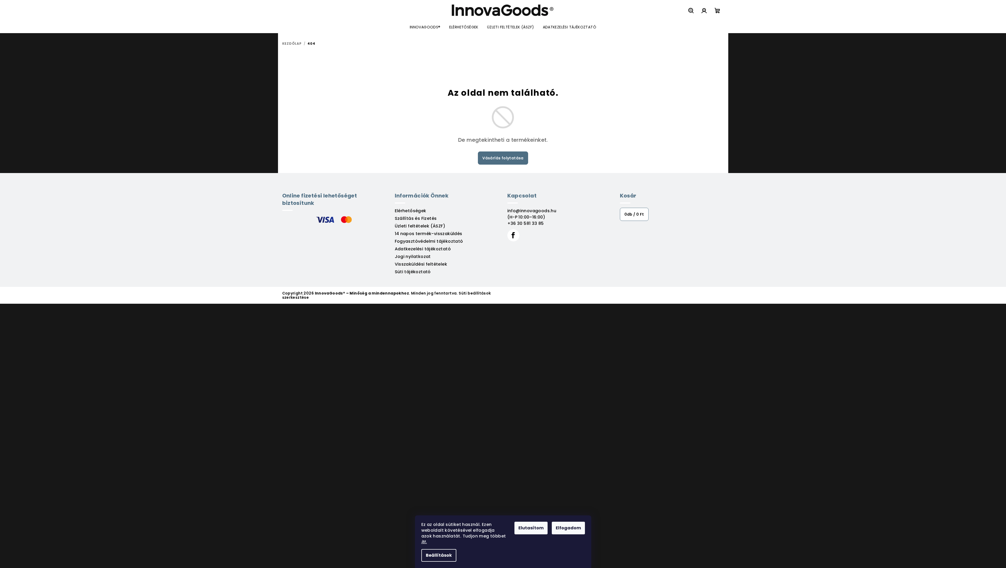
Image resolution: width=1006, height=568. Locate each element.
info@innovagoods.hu (532, 211)
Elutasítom (531, 528)
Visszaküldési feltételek (421, 264)
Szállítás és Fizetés (416, 218)
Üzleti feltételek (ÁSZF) (420, 226)
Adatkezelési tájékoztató (423, 249)
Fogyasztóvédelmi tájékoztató (429, 241)
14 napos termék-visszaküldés (428, 234)
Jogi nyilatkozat (413, 256)
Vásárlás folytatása (503, 158)
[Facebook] (513, 235)
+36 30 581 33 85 (525, 223)
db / (634, 214)
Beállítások (439, 555)
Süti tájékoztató (413, 272)
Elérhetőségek (410, 211)
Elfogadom (568, 528)
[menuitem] (425, 27)
